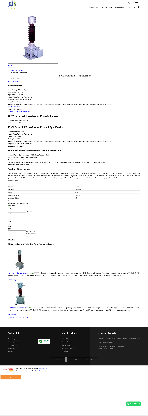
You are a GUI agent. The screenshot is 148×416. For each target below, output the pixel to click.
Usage (10, 141)
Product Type (12, 134)
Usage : (105, 273)
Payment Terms (13, 155)
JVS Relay (65, 339)
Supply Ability (12, 157)
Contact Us (131, 7)
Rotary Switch (67, 342)
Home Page (93, 7)
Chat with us (135, 404)
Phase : (113, 275)
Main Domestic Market (15, 165)
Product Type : (69, 275)
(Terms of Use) (42, 368)
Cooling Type (12, 139)
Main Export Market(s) (15, 162)
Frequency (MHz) (13, 144)
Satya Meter (66, 345)
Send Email (134, 3)
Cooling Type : (97, 275)
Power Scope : (125, 310)
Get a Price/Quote (14, 81)
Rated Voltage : (40, 275)
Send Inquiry (26, 112)
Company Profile (106, 7)
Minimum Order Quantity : (56, 273)
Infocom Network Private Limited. (44, 371)
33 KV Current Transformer (18, 308)
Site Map (10, 351)
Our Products (120, 7)
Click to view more (14, 107)
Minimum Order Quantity (16, 120)
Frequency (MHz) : (127, 273)
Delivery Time (12, 160)
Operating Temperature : (81, 273)
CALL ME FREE (24, 318)
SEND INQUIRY (13, 318)
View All (65, 352)
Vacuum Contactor (68, 348)
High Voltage (12, 146)
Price (9, 123)
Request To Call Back (15, 112)
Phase (10, 136)
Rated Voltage (13, 132)
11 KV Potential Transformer (18, 273)
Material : (18, 275)
